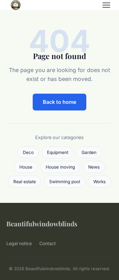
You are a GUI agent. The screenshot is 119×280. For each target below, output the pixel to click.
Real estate (24, 181)
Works (99, 181)
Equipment (57, 152)
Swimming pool (64, 181)
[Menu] (106, 5)
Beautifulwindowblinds (41, 223)
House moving (60, 167)
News (94, 167)
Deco (28, 152)
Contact (47, 243)
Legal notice (19, 243)
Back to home (59, 102)
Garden (89, 152)
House (25, 167)
